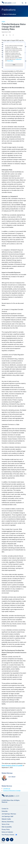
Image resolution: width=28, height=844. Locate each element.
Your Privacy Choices (8, 834)
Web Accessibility (7, 827)
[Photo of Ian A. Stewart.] (4, 778)
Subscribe (4, 811)
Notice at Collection (7, 832)
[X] (7, 839)
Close (14, 64)
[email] (3, 35)
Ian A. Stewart (11, 776)
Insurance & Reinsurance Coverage (11, 790)
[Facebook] (11, 839)
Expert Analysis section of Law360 (12, 765)
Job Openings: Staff (7, 816)
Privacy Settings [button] (3, 841)
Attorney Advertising (7, 821)
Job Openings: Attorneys (9, 814)
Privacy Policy (6, 829)
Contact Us (5, 808)
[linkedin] (6, 35)
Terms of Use (5, 824)
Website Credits (6, 819)
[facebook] (13, 35)
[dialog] (14, 55)
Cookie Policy (19, 59)
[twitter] (9, 35)
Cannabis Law (6, 788)
